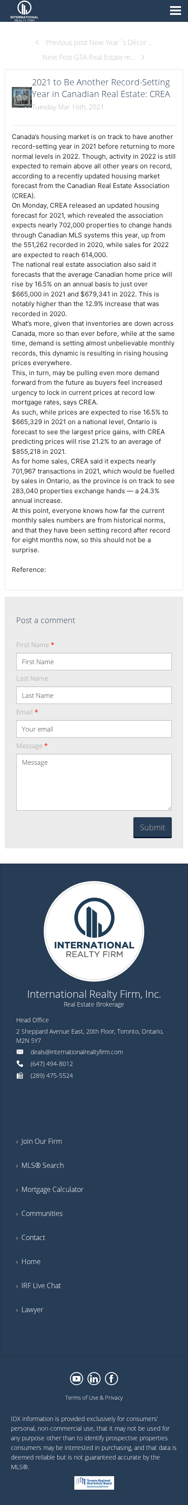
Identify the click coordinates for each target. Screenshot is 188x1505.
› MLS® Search (40, 1165)
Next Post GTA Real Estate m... (89, 57)
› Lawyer (29, 1309)
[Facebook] (111, 1378)
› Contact (30, 1237)
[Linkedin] (94, 1378)
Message (32, 745)
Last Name (32, 678)
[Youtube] (76, 1378)
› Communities (39, 1213)
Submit (152, 827)
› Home (28, 1261)
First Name (35, 644)
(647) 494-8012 (52, 1063)
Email (27, 711)
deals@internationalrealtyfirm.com (77, 1052)
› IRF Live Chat (38, 1285)
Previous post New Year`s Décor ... (98, 42)
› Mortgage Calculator (50, 1189)
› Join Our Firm (39, 1141)
